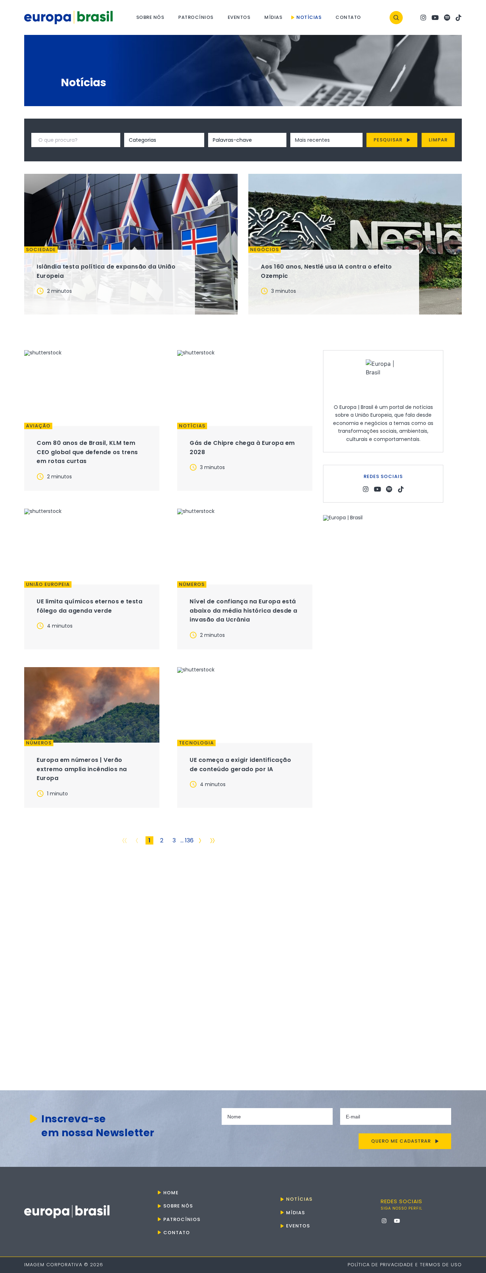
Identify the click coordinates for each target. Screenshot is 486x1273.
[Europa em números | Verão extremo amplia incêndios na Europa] (91, 705)
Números (192, 584)
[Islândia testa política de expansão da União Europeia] (131, 244)
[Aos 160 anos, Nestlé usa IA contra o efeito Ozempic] (355, 244)
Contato (348, 17)
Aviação (38, 426)
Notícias (308, 17)
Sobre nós (150, 17)
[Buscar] (396, 17)
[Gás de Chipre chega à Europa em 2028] (244, 388)
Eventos (239, 17)
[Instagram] (423, 17)
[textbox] (155, 140)
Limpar (438, 139)
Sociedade (41, 249)
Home (171, 1192)
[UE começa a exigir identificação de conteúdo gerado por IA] (244, 705)
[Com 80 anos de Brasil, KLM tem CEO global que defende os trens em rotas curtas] (91, 388)
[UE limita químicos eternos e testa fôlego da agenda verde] (91, 546)
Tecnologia (196, 743)
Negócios (264, 249)
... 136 (187, 840)
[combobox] (155, 140)
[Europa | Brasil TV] (383, 782)
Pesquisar (388, 139)
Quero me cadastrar (401, 1141)
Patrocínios (195, 17)
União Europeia (48, 584)
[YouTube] (435, 17)
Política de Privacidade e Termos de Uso (405, 1264)
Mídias (273, 17)
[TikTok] (458, 17)
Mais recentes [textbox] (312, 140)
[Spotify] (447, 17)
